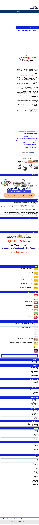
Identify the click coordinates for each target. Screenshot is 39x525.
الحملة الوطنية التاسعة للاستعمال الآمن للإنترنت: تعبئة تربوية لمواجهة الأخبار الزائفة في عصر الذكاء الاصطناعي (21, 213)
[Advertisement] (18, 3)
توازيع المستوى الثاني (35, 414)
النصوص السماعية (35, 461)
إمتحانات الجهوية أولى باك (34, 389)
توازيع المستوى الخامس (34, 415)
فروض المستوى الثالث (34, 371)
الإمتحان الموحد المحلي (34, 368)
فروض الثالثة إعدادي (35, 383)
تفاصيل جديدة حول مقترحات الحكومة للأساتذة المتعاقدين (25, 338)
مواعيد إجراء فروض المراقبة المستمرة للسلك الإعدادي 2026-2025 (27, 138)
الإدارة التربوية (36, 431)
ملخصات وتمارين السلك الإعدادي (33, 424)
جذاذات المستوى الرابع (34, 403)
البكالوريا (36, 477)
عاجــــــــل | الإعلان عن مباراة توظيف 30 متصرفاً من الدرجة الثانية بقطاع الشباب (26, 202)
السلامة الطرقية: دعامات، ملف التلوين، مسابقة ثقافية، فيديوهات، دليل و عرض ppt (25, 167)
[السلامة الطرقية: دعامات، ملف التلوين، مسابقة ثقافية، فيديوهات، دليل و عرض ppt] (24, 161)
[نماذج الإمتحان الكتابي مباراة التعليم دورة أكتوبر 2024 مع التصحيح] (36, 324)
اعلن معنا (15, 518)
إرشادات (36, 469)
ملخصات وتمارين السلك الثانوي (33, 425)
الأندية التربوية (36, 430)
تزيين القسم (36, 436)
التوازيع (37, 460)
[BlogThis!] (23, 152)
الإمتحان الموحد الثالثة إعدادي (33, 381)
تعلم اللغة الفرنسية (35, 362)
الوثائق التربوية (36, 435)
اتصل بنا (24, 518)
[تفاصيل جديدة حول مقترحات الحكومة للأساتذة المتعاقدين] (36, 339)
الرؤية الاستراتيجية (35, 480)
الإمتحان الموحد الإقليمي (34, 367)
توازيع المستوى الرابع (35, 417)
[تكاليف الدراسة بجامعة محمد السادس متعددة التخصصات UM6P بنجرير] (35, 161)
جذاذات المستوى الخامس (34, 400)
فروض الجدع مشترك (35, 394)
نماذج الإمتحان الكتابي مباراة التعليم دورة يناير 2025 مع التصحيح (24, 327)
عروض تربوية (36, 439)
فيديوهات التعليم (35, 484)
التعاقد (37, 468)
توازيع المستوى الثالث (34, 413)
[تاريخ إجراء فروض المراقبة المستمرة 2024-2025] (30, 161)
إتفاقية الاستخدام (11, 518)
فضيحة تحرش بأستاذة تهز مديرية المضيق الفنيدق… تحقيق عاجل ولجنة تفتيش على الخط (24, 210)
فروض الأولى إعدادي (35, 382)
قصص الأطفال (36, 449)
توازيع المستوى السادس (34, 418)
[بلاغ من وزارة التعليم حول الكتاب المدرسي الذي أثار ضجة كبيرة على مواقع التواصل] (36, 343)
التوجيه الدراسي (34, 155)
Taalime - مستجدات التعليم (17, 521)
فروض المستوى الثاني (34, 372)
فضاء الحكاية (36, 446)
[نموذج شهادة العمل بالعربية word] (36, 336)
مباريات (37, 459)
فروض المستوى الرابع (34, 375)
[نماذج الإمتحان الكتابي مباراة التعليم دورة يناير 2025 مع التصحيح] (36, 328)
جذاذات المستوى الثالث (34, 404)
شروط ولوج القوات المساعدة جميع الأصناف (30, 133)
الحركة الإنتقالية (35, 432)
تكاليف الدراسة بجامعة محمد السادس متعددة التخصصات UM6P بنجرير (36, 166)
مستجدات (36, 456)
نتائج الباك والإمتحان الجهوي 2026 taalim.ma (30, 144)
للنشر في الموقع (20, 518)
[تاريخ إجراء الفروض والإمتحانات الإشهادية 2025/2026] (19, 161)
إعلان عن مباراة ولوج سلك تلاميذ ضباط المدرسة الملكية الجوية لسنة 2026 (27, 209)
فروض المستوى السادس (34, 376)
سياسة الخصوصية (6, 518)
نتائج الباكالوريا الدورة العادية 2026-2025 (31, 147)
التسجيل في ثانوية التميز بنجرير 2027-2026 (30, 136)
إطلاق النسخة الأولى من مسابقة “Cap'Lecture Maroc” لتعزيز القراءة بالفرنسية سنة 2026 (24, 215)
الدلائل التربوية (36, 434)
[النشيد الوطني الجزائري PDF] (36, 332)
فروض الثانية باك (35, 393)
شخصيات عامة (36, 485)
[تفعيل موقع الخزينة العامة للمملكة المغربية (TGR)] (36, 347)
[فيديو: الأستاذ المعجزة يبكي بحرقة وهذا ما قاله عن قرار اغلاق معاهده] (36, 351)
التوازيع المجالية (35, 410)
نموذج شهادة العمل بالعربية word (28, 334)
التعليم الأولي (36, 464)
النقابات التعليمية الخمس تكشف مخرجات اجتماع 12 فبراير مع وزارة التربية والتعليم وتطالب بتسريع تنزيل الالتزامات (21, 212)
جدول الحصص (36, 476)
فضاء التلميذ (36, 445)
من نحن (27, 518)
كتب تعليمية (36, 450)
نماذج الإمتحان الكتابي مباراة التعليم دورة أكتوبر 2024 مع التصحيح (24, 323)
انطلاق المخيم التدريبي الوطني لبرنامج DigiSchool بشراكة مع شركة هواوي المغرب (25, 203)
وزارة (37, 472)
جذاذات (37, 457)
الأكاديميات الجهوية (35, 481)
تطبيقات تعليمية (35, 438)
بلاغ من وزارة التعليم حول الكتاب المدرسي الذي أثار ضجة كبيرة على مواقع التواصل (21, 342)
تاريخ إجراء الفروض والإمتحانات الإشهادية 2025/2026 (29, 142)
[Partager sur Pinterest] (25, 152)
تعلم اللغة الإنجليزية (35, 361)
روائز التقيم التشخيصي (34, 465)
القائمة (18, 11)
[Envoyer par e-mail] (21, 152)
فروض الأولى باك (35, 392)
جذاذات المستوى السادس (34, 399)
